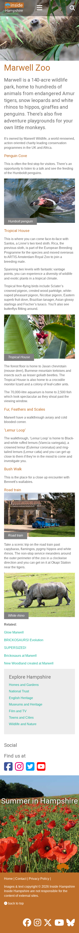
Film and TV (18, 711)
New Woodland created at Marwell (28, 663)
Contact (20, 878)
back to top (15, 903)
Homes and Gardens (24, 684)
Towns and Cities (21, 717)
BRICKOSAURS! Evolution (23, 640)
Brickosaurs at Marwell (20, 655)
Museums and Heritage (25, 704)
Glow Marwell (14, 632)
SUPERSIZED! (15, 647)
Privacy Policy (39, 878)
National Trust (19, 691)
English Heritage (21, 698)
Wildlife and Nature (22, 724)
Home (8, 878)
